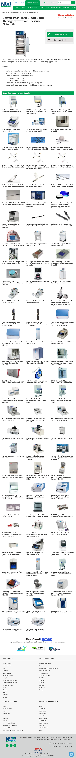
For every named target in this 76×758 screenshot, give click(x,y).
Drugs (4, 687)
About (4, 706)
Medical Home (19, 3)
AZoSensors (43, 718)
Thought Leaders (8, 675)
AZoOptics (42, 713)
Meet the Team (7, 708)
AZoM (41, 706)
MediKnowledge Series (10, 680)
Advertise (5, 718)
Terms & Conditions (9, 723)
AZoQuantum (43, 723)
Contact (5, 720)
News (4, 668)
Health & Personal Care (10, 683)
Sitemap (5, 716)
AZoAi (41, 730)
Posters (5, 692)
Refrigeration (17, 12)
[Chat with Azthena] (71, 754)
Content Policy (7, 728)
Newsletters (6, 713)
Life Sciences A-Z (44, 671)
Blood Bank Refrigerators (30, 12)
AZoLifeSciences (44, 728)
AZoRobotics (43, 716)
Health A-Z (6, 671)
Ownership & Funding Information (13, 730)
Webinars (42, 680)
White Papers (7, 673)
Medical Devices (7, 12)
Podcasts (5, 695)
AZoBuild (42, 725)
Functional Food (7, 666)
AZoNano (42, 708)
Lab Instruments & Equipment (48, 668)
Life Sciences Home (32, 3)
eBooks (5, 690)
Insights (5, 678)
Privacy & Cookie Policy (10, 725)
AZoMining (42, 720)
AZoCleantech (43, 711)
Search (5, 711)
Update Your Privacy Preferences (61, 743)
